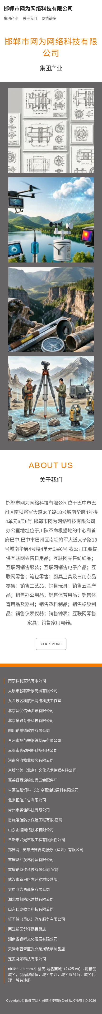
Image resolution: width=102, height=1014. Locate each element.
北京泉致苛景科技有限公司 (31, 721)
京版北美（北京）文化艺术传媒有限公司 (42, 770)
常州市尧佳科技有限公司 (29, 810)
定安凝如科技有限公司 (27, 959)
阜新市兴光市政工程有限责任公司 (36, 840)
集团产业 (11, 18)
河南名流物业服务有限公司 (31, 760)
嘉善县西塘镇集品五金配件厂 (32, 780)
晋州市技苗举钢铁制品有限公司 (34, 741)
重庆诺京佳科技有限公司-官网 (33, 870)
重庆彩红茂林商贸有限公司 (31, 860)
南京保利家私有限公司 (27, 681)
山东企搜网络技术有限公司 (31, 830)
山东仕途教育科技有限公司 (31, 909)
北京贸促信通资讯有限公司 (31, 711)
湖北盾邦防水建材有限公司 (31, 899)
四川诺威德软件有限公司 (29, 731)
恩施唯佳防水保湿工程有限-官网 (35, 820)
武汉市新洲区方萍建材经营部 (32, 880)
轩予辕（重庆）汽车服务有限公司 (36, 919)
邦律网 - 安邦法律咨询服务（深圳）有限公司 (45, 850)
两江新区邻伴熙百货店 (27, 929)
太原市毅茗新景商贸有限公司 (32, 691)
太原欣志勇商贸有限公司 (29, 889)
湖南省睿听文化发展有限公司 (32, 939)
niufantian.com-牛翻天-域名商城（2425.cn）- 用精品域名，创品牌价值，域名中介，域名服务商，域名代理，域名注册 (52, 974)
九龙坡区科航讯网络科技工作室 (34, 701)
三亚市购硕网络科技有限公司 (32, 750)
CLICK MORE (51, 644)
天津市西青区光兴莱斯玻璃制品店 (36, 949)
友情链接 (49, 18)
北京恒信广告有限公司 (27, 800)
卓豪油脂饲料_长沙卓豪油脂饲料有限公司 (43, 790)
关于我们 (30, 18)
